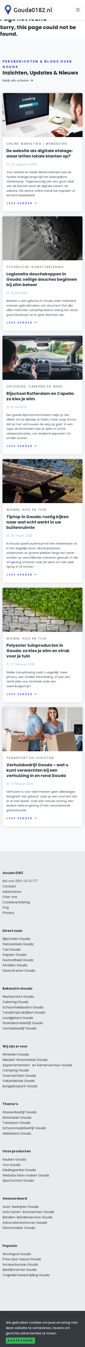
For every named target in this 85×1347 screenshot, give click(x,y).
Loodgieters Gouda (17, 1017)
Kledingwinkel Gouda (19, 1170)
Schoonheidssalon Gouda (22, 1007)
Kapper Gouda (14, 954)
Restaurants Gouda (18, 996)
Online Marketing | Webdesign (36, 144)
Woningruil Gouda (16, 1254)
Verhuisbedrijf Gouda (19, 1028)
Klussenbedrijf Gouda (19, 1112)
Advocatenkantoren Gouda (24, 1222)
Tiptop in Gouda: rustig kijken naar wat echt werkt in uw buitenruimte (37, 522)
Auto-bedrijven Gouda (20, 1206)
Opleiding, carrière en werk (34, 386)
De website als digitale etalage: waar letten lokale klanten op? (39, 153)
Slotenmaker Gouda (18, 1227)
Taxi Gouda (11, 949)
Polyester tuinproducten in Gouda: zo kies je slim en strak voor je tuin (38, 650)
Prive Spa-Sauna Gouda (21, 1259)
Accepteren (20, 1340)
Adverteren (11, 891)
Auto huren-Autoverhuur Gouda (28, 1212)
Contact (9, 886)
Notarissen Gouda (16, 1117)
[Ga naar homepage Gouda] (27, 9)
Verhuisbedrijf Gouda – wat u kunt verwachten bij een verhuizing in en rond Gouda (37, 770)
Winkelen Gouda (15, 1054)
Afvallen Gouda (14, 965)
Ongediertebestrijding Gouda (26, 1275)
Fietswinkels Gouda (17, 944)
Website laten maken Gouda (25, 1175)
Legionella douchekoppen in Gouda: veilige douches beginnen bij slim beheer (41, 279)
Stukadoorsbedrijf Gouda (22, 1023)
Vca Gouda (11, 1164)
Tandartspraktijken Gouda (23, 1012)
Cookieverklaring (16, 902)
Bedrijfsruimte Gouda (19, 1269)
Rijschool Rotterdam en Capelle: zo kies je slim (40, 396)
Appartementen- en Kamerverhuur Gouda (37, 1065)
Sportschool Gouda (18, 1180)
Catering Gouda (15, 1002)
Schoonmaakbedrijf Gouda (24, 1128)
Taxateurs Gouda (16, 1122)
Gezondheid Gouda (17, 960)
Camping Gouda (15, 1070)
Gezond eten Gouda (18, 970)
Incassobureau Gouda (20, 1264)
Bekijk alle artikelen (15, 80)
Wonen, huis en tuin (26, 510)
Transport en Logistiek (30, 758)
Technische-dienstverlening (35, 267)
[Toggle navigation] (78, 10)
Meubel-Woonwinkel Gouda (24, 1059)
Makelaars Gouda (16, 1133)
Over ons (9, 896)
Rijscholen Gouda (16, 938)
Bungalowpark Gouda (19, 1086)
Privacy (8, 912)
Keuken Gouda (14, 1159)
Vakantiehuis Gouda (18, 1080)
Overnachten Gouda (19, 1075)
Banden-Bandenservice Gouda (27, 1217)
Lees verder (20, 203)
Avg (5, 907)
